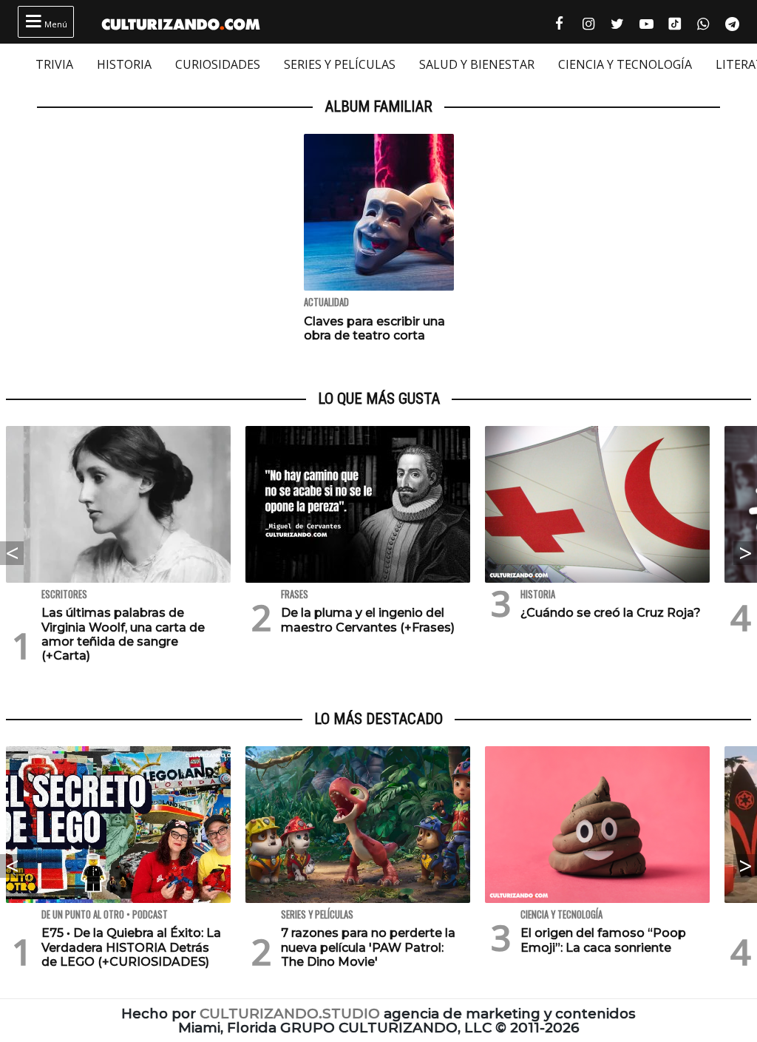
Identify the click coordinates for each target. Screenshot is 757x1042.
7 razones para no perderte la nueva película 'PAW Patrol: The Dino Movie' (368, 947)
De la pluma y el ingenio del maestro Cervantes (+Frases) (368, 620)
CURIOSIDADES (217, 64)
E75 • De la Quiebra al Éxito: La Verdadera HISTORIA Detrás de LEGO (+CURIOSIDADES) (131, 947)
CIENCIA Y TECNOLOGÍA (625, 64)
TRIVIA (54, 64)
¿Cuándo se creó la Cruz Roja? (610, 613)
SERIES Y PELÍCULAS (340, 64)
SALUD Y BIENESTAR (476, 64)
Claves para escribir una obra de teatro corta (374, 328)
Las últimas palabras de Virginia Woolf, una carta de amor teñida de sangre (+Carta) (123, 634)
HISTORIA (124, 64)
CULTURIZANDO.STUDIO (290, 1013)
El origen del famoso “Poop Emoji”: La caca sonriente (603, 940)
